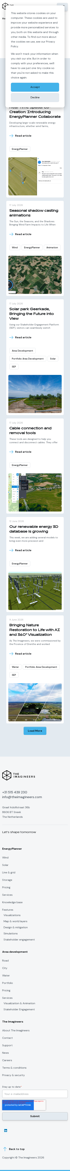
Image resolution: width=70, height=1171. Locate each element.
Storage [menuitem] (7, 880)
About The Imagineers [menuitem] (16, 1030)
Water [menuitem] (6, 975)
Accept (35, 87)
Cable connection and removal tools (30, 430)
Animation (52, 247)
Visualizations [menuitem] (12, 915)
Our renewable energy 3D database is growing (33, 529)
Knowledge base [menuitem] (12, 902)
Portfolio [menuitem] (7, 983)
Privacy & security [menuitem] (13, 1075)
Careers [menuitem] (7, 1060)
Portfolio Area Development (28, 358)
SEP (14, 366)
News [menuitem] (5, 1053)
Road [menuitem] (5, 960)
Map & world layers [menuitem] (15, 921)
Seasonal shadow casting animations (33, 213)
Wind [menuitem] (5, 857)
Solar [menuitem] (5, 865)
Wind (15, 247)
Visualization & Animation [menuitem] (19, 1003)
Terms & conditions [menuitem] (14, 1067)
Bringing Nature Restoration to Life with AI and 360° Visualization (34, 630)
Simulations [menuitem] (11, 933)
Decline (35, 97)
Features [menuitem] (7, 910)
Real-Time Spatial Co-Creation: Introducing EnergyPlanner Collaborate (35, 112)
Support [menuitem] (7, 1045)
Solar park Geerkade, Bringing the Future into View (31, 314)
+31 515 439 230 (14, 792)
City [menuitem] (4, 968)
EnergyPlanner (20, 149)
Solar (53, 358)
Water (15, 666)
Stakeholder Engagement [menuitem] (19, 1009)
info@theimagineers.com (22, 797)
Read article (23, 135)
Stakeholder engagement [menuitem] (19, 939)
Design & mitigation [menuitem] (16, 927)
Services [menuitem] (7, 895)
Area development (22, 350)
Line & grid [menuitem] (8, 872)
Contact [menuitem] (7, 1038)
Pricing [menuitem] (6, 887)
